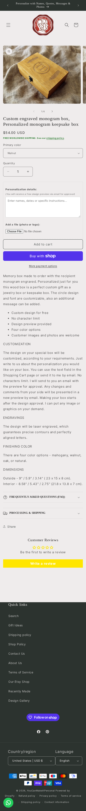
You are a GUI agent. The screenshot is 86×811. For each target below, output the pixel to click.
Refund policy (27, 795)
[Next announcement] (78, 5)
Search (13, 616)
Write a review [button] (43, 563)
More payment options (43, 265)
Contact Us (16, 653)
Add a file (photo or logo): (22, 224)
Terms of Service (20, 672)
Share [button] (11, 526)
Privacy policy (48, 795)
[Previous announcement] (7, 5)
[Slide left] (33, 111)
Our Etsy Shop (19, 681)
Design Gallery (19, 700)
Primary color (12, 145)
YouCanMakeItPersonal (41, 790)
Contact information (56, 802)
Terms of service (71, 795)
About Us (15, 663)
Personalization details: (40, 191)
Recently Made (19, 691)
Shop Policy (17, 644)
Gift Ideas (15, 625)
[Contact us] (8, 803)
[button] (8, 25)
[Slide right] (52, 111)
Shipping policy (19, 635)
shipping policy (55, 138)
